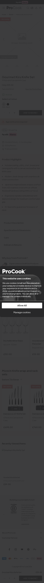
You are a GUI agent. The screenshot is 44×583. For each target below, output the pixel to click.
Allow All (22, 305)
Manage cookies (22, 312)
